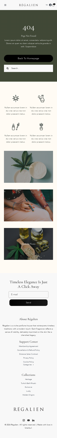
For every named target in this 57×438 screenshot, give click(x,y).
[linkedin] (33, 420)
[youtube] (28, 420)
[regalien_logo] (28, 1)
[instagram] (24, 420)
